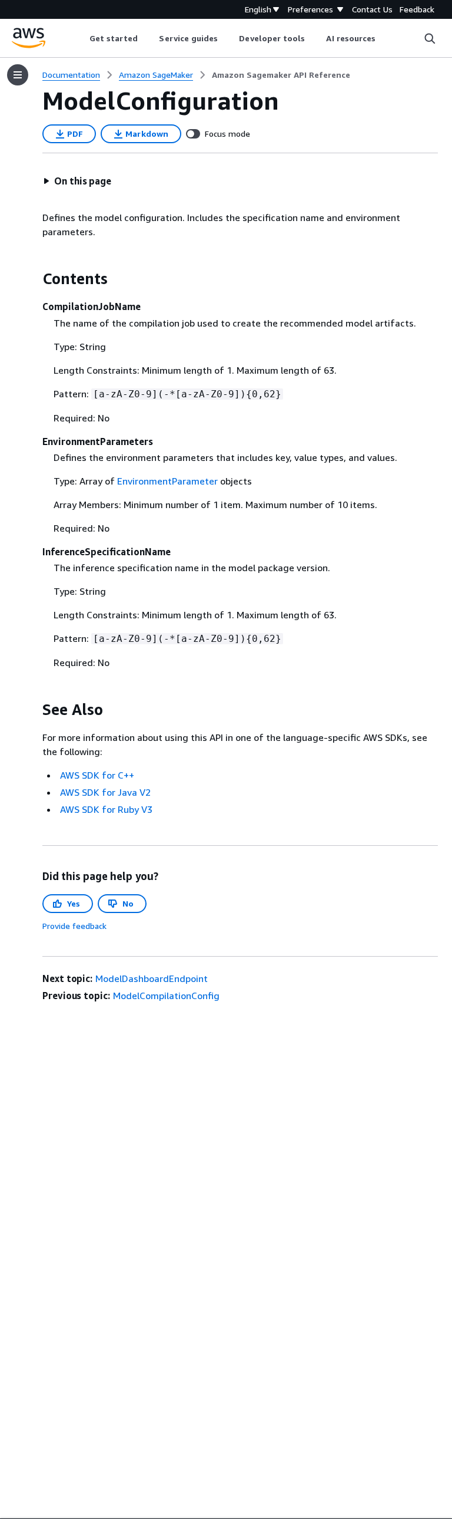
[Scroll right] (384, 38)
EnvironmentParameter (167, 481)
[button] (77, 181)
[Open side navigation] (17, 74)
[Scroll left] (80, 38)
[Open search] (429, 38)
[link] (281, 75)
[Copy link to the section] (33, 279)
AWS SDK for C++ (97, 775)
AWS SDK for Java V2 (105, 792)
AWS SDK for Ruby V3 (106, 809)
